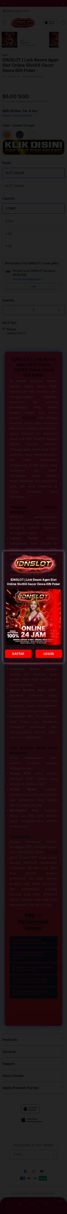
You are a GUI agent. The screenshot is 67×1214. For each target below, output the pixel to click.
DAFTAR (18, 654)
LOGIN (49, 654)
